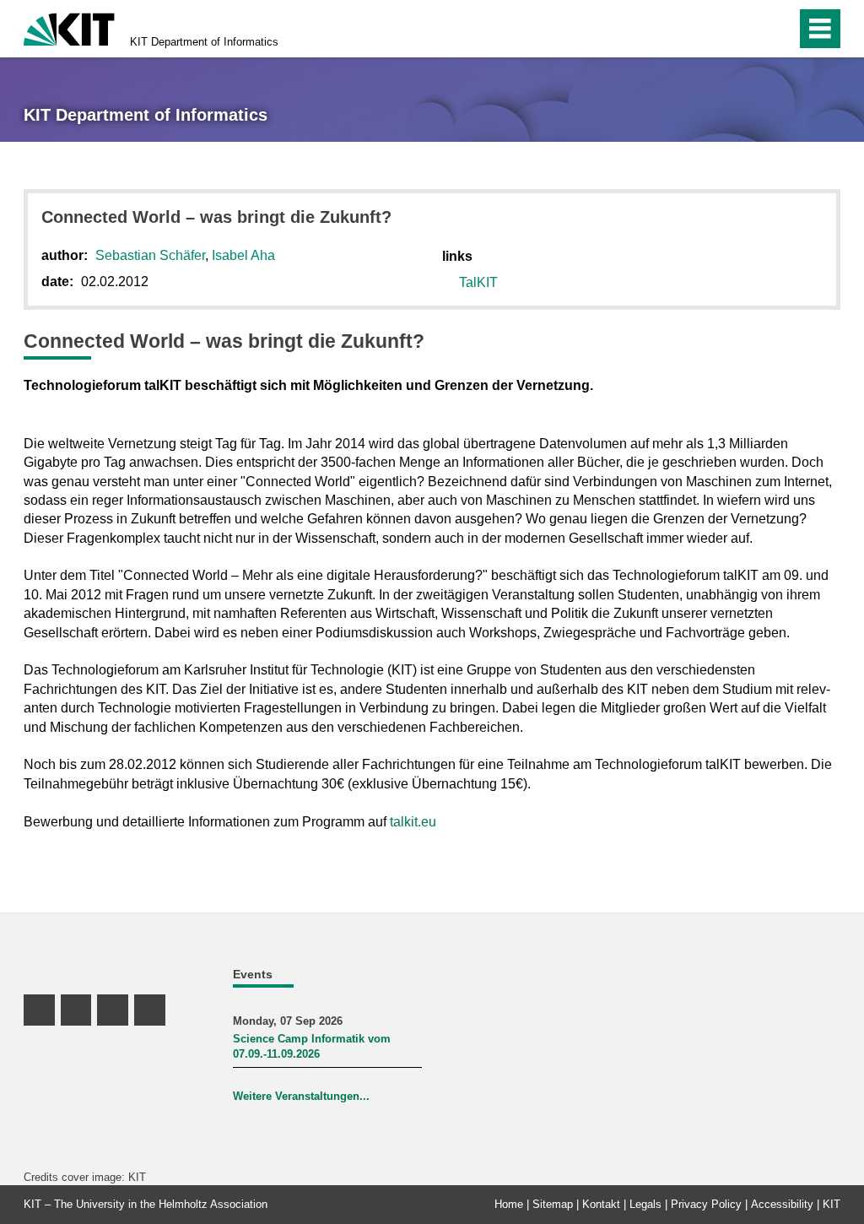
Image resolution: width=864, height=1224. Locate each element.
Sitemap (552, 1204)
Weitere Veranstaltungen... (301, 1096)
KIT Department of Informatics (204, 41)
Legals (645, 1204)
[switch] (747, 28)
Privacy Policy (706, 1204)
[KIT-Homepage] (69, 27)
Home (508, 1204)
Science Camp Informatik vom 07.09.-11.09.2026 (312, 1046)
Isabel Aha (243, 255)
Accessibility (782, 1204)
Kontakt (601, 1204)
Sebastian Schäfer (150, 255)
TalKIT (478, 282)
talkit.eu (413, 822)
